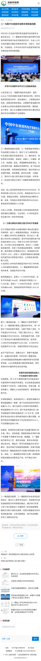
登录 (3, 639)
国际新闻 (5, 15)
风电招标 (5, 12)
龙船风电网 (12, 655)
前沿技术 (15, 9)
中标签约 (15, 12)
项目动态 (34, 9)
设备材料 (24, 12)
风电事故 (24, 15)
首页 (2, 20)
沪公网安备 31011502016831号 (25, 651)
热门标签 (31, 648)
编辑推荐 (9, 651)
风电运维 (34, 12)
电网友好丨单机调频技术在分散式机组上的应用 (17, 554)
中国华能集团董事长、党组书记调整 (24, 588)
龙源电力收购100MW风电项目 (22, 581)
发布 (35, 639)
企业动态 (9, 20)
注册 (8, 639)
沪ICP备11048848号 (18, 648)
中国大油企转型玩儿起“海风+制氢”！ (14, 561)
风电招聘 (34, 15)
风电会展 (15, 15)
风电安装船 (25, 9)
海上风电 (5, 9)
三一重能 (20, 545)
